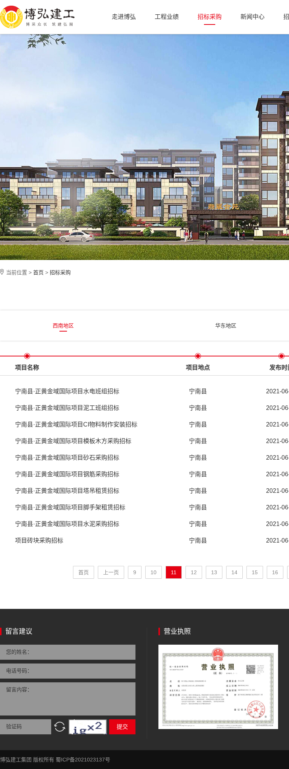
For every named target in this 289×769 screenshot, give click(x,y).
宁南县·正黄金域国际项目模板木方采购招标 (73, 441)
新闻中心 (252, 17)
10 (154, 572)
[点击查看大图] (218, 687)
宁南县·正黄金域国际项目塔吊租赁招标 (67, 491)
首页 (38, 272)
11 (173, 572)
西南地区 (63, 326)
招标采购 (210, 17)
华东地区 (225, 326)
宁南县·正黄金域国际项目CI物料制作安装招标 (76, 424)
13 (214, 572)
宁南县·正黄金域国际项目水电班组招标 (67, 391)
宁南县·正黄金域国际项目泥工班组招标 (67, 408)
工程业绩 (167, 17)
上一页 (111, 572)
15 (255, 572)
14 (234, 572)
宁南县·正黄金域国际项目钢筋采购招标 (67, 474)
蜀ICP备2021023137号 (83, 760)
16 (275, 572)
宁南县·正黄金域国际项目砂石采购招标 (67, 457)
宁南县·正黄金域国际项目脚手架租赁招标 (70, 507)
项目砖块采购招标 (39, 540)
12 (194, 572)
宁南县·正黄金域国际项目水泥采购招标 (67, 524)
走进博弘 (124, 17)
